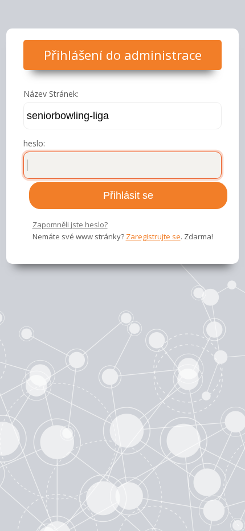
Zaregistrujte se (153, 236)
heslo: (34, 143)
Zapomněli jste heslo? (70, 224)
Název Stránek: (51, 93)
